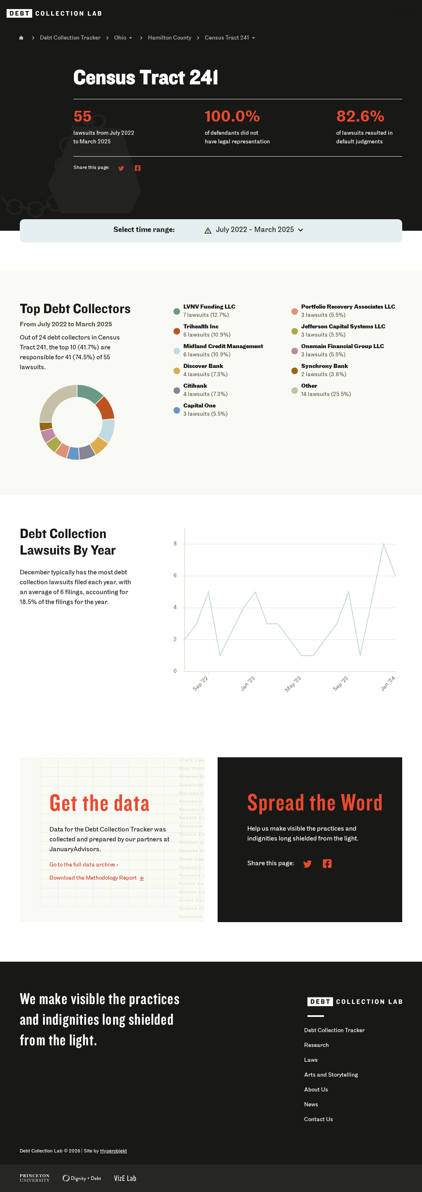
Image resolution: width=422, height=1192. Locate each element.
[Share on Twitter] (121, 168)
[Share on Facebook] (137, 168)
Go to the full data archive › (84, 865)
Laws (311, 1060)
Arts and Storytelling (331, 1075)
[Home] (21, 37)
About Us (316, 1090)
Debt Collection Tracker (70, 38)
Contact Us (318, 1120)
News (311, 1105)
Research (316, 1045)
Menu (405, 13)
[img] (90, 394)
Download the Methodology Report (93, 878)
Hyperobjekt (113, 1151)
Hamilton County (169, 38)
